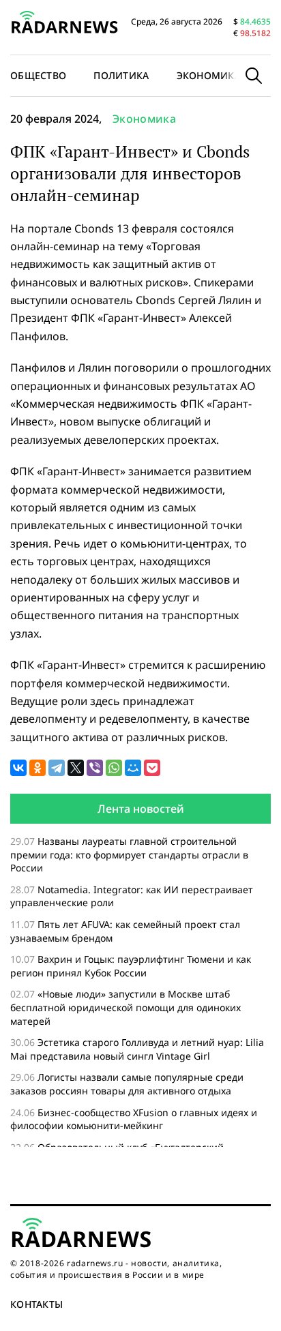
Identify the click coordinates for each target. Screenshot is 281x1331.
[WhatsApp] (114, 768)
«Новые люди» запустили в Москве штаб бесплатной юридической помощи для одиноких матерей (125, 1007)
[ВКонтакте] (18, 768)
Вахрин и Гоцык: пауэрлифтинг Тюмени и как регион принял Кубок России (130, 966)
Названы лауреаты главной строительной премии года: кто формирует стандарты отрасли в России (129, 854)
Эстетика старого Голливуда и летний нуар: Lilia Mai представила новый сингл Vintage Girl (137, 1049)
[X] (76, 768)
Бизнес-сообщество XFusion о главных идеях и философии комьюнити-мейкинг (133, 1119)
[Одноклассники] (37, 768)
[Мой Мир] (133, 768)
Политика (121, 75)
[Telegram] (56, 768)
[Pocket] (152, 768)
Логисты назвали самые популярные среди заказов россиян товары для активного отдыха (126, 1084)
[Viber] (95, 768)
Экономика (209, 75)
